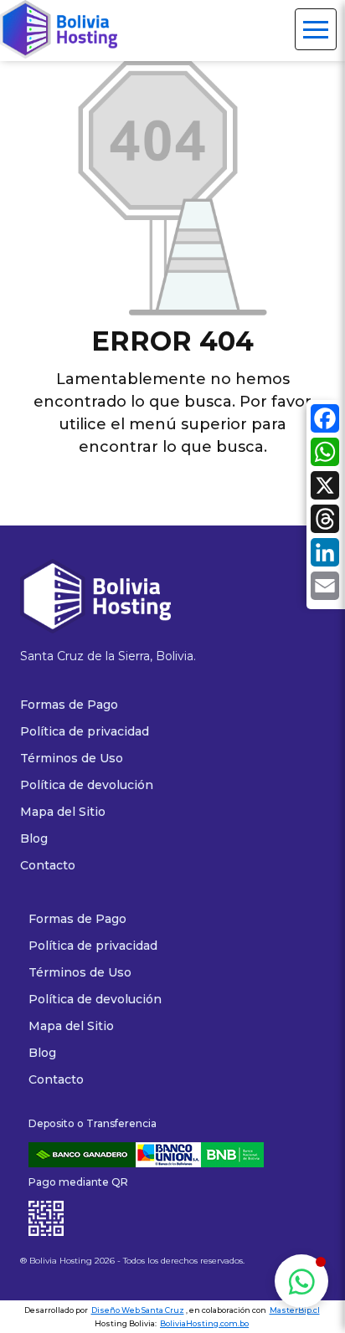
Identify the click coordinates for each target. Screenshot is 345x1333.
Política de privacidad (92, 945)
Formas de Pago (77, 918)
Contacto (56, 1079)
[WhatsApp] (325, 454)
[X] (325, 488)
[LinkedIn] (325, 555)
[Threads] (325, 521)
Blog (42, 1052)
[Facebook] (325, 421)
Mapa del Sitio (71, 1025)
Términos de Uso (79, 972)
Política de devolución (95, 999)
